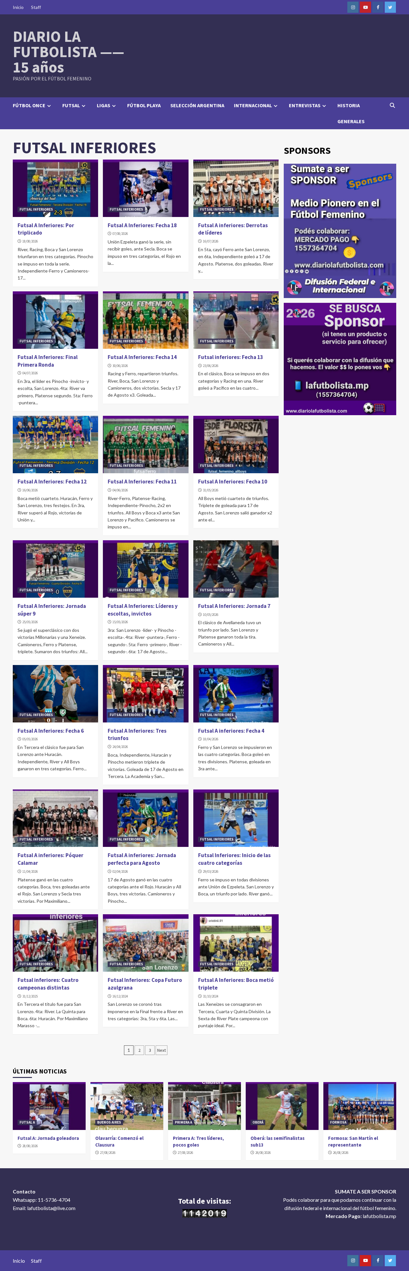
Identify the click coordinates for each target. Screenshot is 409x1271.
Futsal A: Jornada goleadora (48, 1138)
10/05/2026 (210, 614)
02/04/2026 (120, 871)
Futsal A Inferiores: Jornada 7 (234, 605)
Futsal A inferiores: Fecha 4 (231, 730)
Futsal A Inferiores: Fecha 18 (142, 225)
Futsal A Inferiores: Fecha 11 (142, 481)
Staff (36, 7)
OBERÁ (257, 1122)
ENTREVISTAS (304, 105)
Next (161, 1050)
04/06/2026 (120, 490)
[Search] (392, 105)
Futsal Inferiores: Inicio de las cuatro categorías (234, 859)
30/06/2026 (120, 365)
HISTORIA (348, 105)
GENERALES (351, 121)
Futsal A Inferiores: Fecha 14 (142, 357)
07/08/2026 (120, 233)
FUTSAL (71, 105)
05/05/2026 (30, 739)
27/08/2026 (107, 1152)
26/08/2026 (263, 1152)
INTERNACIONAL (253, 105)
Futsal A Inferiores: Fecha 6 (51, 730)
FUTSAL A (27, 1122)
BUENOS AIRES (109, 1122)
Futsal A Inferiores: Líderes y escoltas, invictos (143, 609)
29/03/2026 (210, 871)
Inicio (18, 7)
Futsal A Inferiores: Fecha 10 (232, 481)
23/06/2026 (210, 365)
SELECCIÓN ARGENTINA (197, 105)
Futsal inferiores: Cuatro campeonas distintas (48, 983)
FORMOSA (338, 1122)
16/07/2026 (210, 241)
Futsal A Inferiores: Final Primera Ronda (48, 361)
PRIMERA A (183, 1122)
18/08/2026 (30, 241)
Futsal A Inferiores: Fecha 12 (52, 481)
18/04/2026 (210, 739)
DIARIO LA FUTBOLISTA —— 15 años (68, 52)
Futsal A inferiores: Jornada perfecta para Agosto (142, 859)
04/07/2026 (30, 373)
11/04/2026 (30, 871)
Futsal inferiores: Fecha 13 (230, 357)
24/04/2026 (120, 746)
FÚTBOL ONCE (29, 105)
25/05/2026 (30, 622)
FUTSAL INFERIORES (36, 209)
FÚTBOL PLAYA (144, 105)
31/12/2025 (30, 996)
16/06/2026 (30, 490)
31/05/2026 (210, 490)
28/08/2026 (30, 1146)
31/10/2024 (210, 996)
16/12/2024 (120, 996)
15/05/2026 (120, 622)
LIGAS (103, 105)
